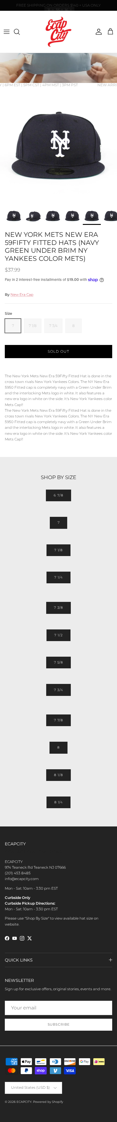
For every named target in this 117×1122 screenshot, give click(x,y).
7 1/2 (58, 635)
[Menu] (6, 31)
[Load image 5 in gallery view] (58, 145)
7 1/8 (58, 550)
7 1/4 (58, 577)
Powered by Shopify (48, 1102)
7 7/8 (58, 720)
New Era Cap (21, 294)
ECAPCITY (24, 1102)
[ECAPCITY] (58, 32)
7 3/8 (58, 607)
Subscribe (59, 1024)
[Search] (19, 31)
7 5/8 (58, 662)
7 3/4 (58, 690)
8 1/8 (58, 775)
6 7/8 (58, 495)
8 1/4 (58, 802)
